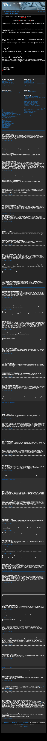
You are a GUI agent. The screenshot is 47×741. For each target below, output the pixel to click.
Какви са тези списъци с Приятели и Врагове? (31, 96)
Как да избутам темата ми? (6, 117)
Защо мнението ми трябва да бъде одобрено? (9, 116)
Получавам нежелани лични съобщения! (30, 92)
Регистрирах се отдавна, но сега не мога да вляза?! (10, 85)
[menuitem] (11, 11)
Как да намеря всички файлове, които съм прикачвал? (32, 116)
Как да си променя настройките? (7, 91)
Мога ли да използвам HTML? (7, 121)
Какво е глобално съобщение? (7, 124)
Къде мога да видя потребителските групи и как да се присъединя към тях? (34, 84)
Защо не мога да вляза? (6, 84)
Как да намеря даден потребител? (29, 104)
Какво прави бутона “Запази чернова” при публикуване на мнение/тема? (11, 115)
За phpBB (7, 688)
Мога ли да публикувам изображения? (8, 123)
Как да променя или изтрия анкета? (7, 109)
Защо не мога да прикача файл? (7, 111)
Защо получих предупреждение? (7, 112)
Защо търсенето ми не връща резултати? (30, 102)
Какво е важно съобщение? (6, 125)
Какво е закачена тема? (6, 127)
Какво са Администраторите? (28, 80)
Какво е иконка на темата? (6, 128)
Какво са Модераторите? (28, 81)
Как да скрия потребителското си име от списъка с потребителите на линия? (12, 92)
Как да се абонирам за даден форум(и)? (30, 111)
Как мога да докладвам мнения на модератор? (9, 113)
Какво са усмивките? (5, 122)
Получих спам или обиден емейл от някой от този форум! (33, 93)
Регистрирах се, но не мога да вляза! (8, 83)
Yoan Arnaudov (25, 726)
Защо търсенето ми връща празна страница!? (31, 103)
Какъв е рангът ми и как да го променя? (8, 98)
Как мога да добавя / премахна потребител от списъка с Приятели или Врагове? (34, 98)
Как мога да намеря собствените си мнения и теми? (32, 105)
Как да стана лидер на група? (28, 85)
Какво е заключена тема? (6, 126)
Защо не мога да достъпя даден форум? (8, 110)
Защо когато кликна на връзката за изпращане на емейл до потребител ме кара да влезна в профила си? (11, 100)
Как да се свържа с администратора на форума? (31, 123)
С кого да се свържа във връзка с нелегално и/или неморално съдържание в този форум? (33, 122)
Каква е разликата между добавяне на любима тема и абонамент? (34, 108)
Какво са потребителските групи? (29, 82)
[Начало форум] (7, 4)
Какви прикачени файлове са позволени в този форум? (32, 115)
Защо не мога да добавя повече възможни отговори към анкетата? (11, 108)
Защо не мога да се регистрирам (7, 82)
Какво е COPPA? (5, 81)
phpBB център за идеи (12, 694)
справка (41, 702)
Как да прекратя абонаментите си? (29, 112)
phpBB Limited (41, 686)
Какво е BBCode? (5, 120)
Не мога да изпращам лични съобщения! (30, 91)
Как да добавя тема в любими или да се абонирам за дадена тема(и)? (33, 110)
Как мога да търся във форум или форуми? (31, 101)
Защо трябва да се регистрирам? (7, 80)
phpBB (22, 724)
